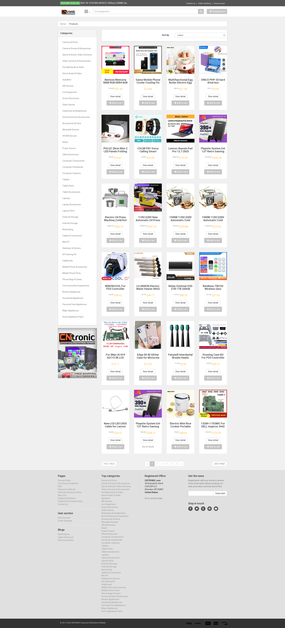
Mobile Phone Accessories (74, 267)
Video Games (68, 104)
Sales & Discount (65, 537)
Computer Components (73, 161)
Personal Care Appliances (74, 304)
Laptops (66, 198)
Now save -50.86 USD (70, 3)
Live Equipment (69, 92)
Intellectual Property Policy (70, 501)
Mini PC (65, 242)
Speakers (66, 79)
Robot (65, 142)
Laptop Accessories (71, 204)
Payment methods (66, 489)
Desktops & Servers (71, 248)
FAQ (60, 486)
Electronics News (66, 540)
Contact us (190, 3)
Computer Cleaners (71, 173)
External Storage (70, 217)
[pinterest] (209, 508)
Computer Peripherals (72, 167)
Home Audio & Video (72, 73)
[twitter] (197, 508)
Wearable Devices (70, 129)
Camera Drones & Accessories (76, 48)
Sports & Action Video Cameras (77, 54)
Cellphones (67, 260)
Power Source (69, 148)
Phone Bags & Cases (72, 279)
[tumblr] (203, 508)
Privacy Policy (64, 480)
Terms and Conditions (68, 483)
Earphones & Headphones (74, 111)
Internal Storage (70, 223)
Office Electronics (70, 154)
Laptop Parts (68, 211)
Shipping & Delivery (67, 498)
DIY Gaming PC (69, 254)
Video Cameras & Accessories (76, 61)
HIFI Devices (67, 86)
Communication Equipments (75, 285)
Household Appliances (72, 298)
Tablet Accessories (71, 192)
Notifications (64, 534)
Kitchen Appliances (71, 292)
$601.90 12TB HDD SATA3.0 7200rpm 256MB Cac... (104, 3)
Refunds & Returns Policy (69, 492)
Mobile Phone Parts (71, 273)
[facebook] (190, 508)
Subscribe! (220, 493)
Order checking (204, 3)
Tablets (65, 179)
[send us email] (216, 508)
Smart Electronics (70, 98)
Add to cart (117, 103)
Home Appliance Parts (72, 317)
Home (63, 24)
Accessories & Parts (71, 123)
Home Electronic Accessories (76, 117)
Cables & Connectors (72, 235)
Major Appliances (70, 310)
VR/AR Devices (69, 136)
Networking (67, 229)
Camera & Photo (70, 42)
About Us (62, 495)
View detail (115, 96)
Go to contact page (153, 498)
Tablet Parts (68, 186)
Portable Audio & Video (73, 67)
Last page (219, 464)
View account (219, 3)
